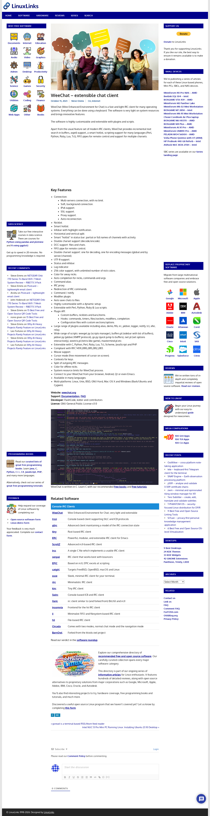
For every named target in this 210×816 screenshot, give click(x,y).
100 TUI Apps (182, 439)
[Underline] (73, 777)
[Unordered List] (86, 777)
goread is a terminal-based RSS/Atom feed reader (78, 723)
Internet (96, 101)
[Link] (99, 777)
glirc (54, 525)
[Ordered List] (82, 777)
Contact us (169, 598)
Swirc (55, 594)
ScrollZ (56, 544)
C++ (18, 471)
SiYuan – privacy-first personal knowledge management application (181, 521)
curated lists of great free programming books (29, 465)
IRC (57, 715)
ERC (54, 538)
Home (8, 15)
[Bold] (65, 777)
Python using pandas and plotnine (25, 241)
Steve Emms (77, 101)
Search (88, 15)
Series (74, 15)
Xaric (55, 601)
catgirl (55, 569)
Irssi (54, 519)
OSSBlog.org (171, 615)
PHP (39, 471)
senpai (56, 556)
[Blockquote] (91, 777)
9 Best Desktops (172, 548)
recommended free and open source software (124, 656)
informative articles (109, 674)
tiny (54, 531)
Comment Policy (76, 756)
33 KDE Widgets (172, 555)
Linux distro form (20, 522)
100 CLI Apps (182, 442)
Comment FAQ (172, 608)
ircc (54, 550)
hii (53, 620)
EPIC (54, 563)
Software (24, 15)
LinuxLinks (49, 812)
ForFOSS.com (171, 611)
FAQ (166, 605)
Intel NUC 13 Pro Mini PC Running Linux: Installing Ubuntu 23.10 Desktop (119, 727)
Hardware (42, 15)
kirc (54, 588)
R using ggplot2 (19, 245)
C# (22, 471)
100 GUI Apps (182, 435)
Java (32, 468)
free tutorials (139, 486)
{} (103, 777)
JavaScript (30, 471)
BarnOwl (57, 632)
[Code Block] (95, 777)
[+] (107, 777)
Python (10, 471)
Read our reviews (190, 386)
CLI (89, 101)
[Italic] (69, 777)
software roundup (87, 640)
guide (191, 412)
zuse (54, 575)
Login (156, 749)
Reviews (59, 15)
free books (120, 486)
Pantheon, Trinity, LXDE (176, 561)
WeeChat (57, 512)
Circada (56, 626)
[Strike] (78, 777)
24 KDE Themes (172, 551)
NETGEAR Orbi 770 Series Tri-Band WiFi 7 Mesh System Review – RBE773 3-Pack (25, 279)
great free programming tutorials (25, 485)
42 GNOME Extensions (176, 558)
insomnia (57, 607)
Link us (167, 601)
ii (52, 613)
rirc (54, 582)
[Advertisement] (105, 163)
